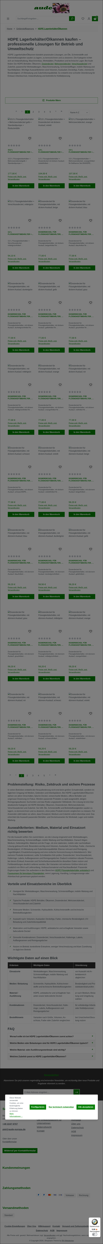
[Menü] (98, 1219)
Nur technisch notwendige (61, 1107)
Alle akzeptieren (85, 1107)
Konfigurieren (37, 1107)
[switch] (94, 1234)
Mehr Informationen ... (16, 1115)
